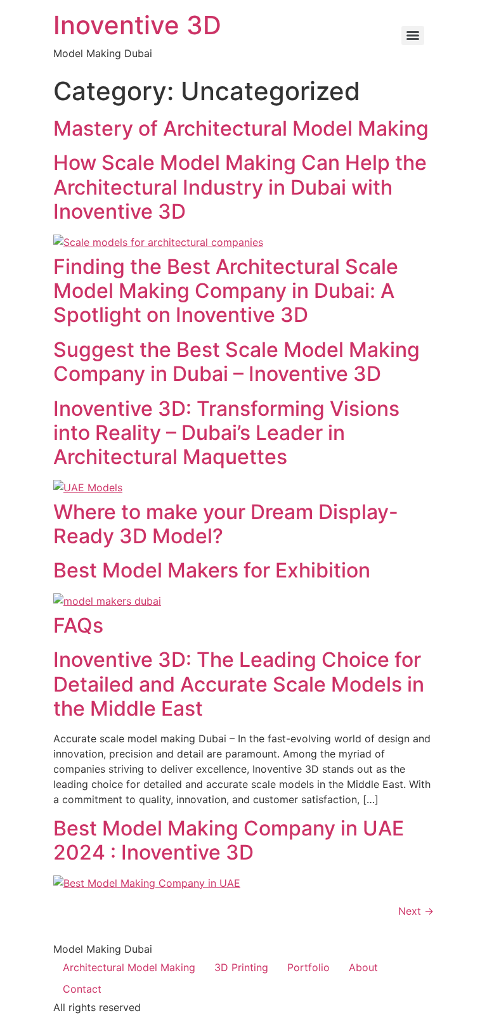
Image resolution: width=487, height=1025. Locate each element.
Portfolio (308, 967)
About (363, 967)
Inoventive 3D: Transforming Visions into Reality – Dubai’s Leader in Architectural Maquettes (226, 433)
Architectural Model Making (129, 967)
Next (416, 911)
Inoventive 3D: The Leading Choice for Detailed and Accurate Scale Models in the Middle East (238, 684)
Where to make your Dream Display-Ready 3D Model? (225, 524)
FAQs (78, 625)
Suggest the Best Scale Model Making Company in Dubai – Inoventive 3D (236, 361)
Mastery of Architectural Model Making (241, 128)
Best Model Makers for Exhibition (211, 570)
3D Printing (241, 967)
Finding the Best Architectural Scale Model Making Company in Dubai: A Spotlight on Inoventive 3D (225, 291)
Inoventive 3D (137, 25)
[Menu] (412, 35)
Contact (82, 989)
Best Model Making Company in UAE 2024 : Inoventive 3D (228, 840)
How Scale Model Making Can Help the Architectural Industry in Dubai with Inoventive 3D (240, 187)
